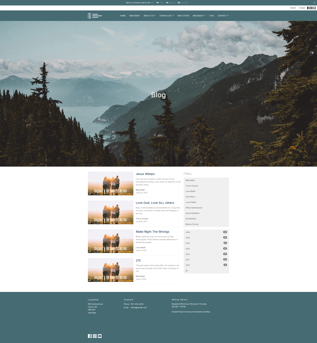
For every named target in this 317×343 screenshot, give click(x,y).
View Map (92, 313)
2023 (206, 248)
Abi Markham (191, 218)
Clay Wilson (190, 196)
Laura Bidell (190, 191)
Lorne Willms (191, 202)
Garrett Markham (193, 213)
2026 (206, 232)
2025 (206, 237)
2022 (206, 254)
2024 (206, 243)
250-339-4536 (137, 304)
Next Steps (183, 16)
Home (123, 16)
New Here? (134, 16)
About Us (148, 16)
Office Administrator (194, 208)
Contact (302, 8)
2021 (206, 259)
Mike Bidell (190, 180)
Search (293, 8)
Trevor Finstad (192, 186)
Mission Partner (192, 224)
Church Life (165, 16)
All (187, 270)
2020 (206, 265)
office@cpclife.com (139, 307)
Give (211, 16)
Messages (198, 16)
